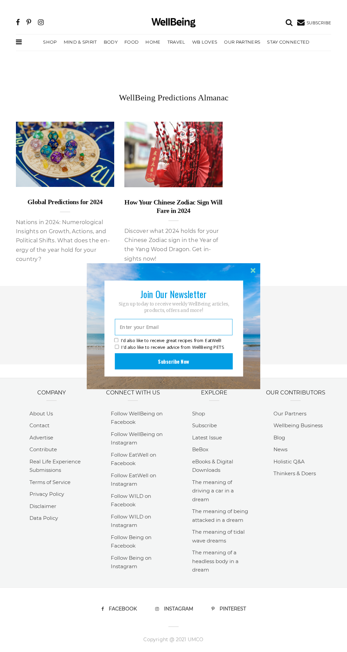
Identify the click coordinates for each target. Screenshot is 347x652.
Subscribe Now (173, 361)
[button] (173, 293)
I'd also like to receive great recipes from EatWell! (171, 340)
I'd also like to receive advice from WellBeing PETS (172, 347)
